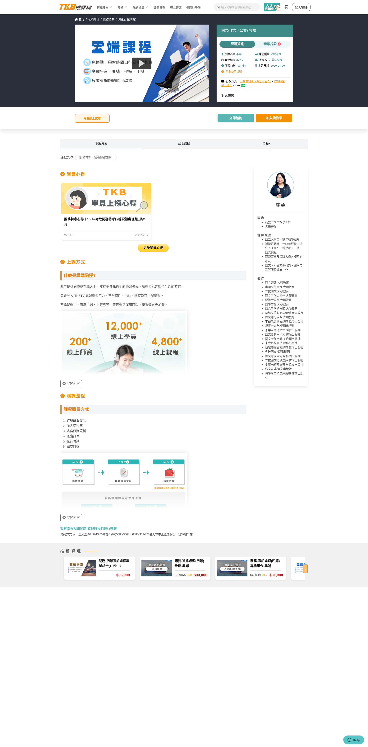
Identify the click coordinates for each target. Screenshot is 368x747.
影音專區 (159, 7)
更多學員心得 (153, 247)
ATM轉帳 (279, 81)
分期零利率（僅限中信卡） (255, 81)
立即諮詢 (235, 118)
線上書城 (176, 7)
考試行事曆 (193, 7)
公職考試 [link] (93, 19)
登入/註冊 (301, 7)
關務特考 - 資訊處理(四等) (96, 157)
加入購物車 (274, 118)
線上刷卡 (226, 85)
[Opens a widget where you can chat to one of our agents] (353, 740)
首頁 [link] (81, 19)
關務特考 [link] (108, 19)
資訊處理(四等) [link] (127, 19)
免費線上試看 (92, 118)
